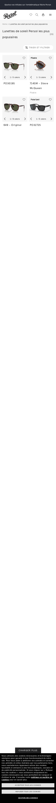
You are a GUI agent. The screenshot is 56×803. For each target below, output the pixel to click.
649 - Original (13, 125)
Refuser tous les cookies (28, 791)
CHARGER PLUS (28, 750)
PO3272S (35, 125)
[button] (50, 14)
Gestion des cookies (28, 798)
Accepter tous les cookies (28, 785)
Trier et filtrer (39, 47)
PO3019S (9, 83)
